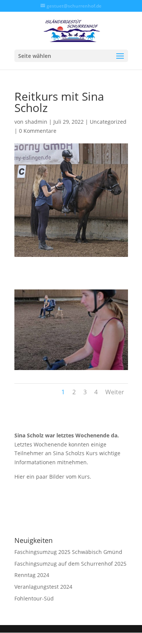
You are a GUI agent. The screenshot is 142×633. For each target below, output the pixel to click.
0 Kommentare (37, 130)
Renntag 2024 (31, 575)
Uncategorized (108, 121)
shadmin (36, 121)
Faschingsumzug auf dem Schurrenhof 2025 (70, 563)
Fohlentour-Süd (34, 598)
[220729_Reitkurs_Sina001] (71, 369)
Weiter (114, 392)
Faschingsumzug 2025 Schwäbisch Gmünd (68, 551)
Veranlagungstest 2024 (43, 586)
